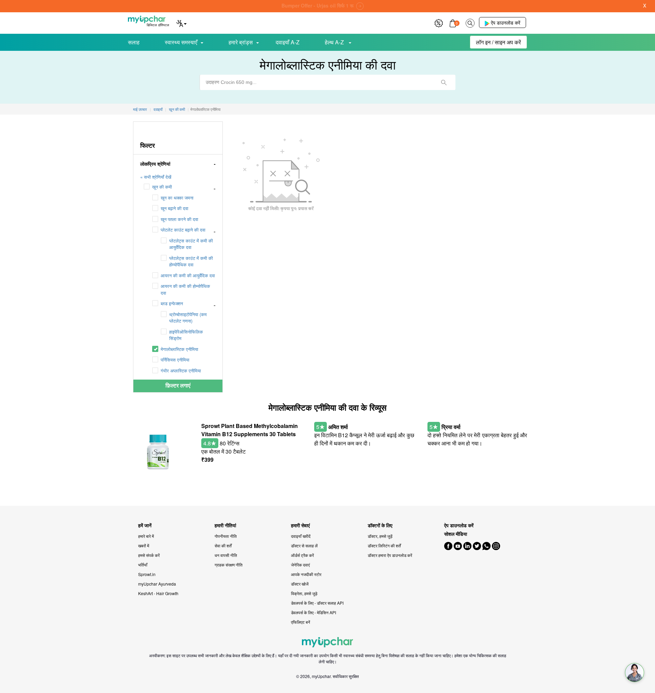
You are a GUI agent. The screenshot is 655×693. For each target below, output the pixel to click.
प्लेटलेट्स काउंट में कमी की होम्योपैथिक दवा (191, 261)
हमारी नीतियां (225, 525)
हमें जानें (144, 525)
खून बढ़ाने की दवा (174, 208)
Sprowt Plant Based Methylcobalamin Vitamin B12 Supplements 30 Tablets (249, 430)
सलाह (134, 42)
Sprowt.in (147, 574)
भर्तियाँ (142, 564)
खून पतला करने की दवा (179, 219)
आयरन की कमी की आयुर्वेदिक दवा (188, 275)
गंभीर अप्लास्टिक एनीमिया (181, 370)
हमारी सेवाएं (300, 525)
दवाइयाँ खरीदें (300, 536)
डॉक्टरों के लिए (380, 525)
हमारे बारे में (146, 536)
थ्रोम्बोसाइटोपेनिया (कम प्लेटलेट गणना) (188, 317)
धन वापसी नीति (226, 555)
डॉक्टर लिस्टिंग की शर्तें (384, 545)
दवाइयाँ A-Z (288, 42)
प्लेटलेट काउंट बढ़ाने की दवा (183, 229)
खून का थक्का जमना (177, 197)
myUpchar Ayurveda (157, 584)
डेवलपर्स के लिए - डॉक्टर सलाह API (317, 603)
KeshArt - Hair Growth (158, 593)
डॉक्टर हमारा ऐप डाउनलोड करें (390, 555)
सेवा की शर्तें (223, 545)
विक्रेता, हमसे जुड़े (304, 593)
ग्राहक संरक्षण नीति (229, 564)
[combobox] (327, 82)
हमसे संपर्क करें (149, 555)
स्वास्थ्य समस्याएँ (181, 42)
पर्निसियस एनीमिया (175, 359)
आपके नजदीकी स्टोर (306, 574)
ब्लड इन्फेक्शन (172, 303)
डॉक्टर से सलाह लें (304, 545)
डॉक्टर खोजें (299, 584)
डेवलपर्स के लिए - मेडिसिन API (313, 612)
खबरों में (143, 545)
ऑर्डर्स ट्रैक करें (302, 555)
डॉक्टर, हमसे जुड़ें (380, 536)
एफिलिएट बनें (300, 622)
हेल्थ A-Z (335, 42)
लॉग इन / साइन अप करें (498, 42)
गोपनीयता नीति (226, 536)
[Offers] (439, 22)
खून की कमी (162, 186)
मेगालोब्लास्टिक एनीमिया (179, 349)
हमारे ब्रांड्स (241, 42)
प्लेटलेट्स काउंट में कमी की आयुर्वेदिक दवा (191, 244)
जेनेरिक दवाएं (300, 564)
